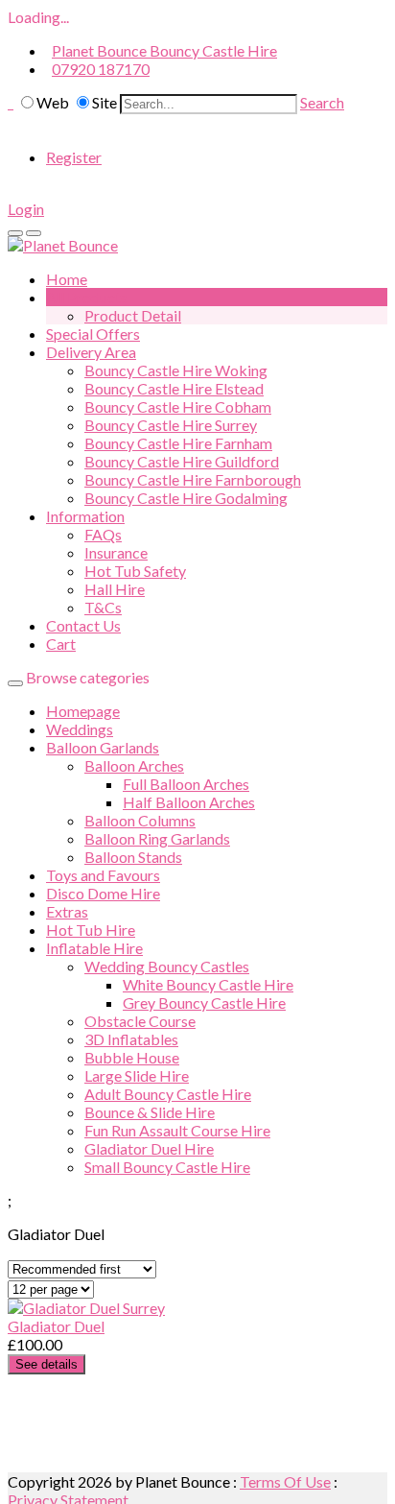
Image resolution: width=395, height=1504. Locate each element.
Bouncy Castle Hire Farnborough (192, 479)
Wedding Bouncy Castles (166, 966)
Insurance (116, 552)
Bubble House (131, 1057)
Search (322, 102)
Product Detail (132, 315)
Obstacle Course (140, 1021)
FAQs (103, 534)
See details (46, 1364)
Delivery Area (91, 352)
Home (66, 279)
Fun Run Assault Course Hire (177, 1130)
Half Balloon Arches (189, 802)
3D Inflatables (131, 1039)
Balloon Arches (134, 765)
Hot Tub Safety (135, 570)
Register (74, 157)
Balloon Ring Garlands (157, 838)
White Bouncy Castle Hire (208, 984)
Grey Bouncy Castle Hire (204, 1002)
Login (26, 209)
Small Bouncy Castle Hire (167, 1167)
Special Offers (93, 333)
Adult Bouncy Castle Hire (167, 1094)
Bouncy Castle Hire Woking (175, 370)
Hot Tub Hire (90, 929)
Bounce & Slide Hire (149, 1112)
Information (85, 516)
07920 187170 (101, 69)
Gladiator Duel (56, 1326)
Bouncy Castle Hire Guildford (181, 461)
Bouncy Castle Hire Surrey (170, 425)
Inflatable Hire (94, 948)
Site (104, 102)
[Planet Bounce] (63, 245)
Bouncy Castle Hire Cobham (177, 406)
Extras (67, 911)
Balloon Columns (140, 820)
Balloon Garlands (102, 747)
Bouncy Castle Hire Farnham (178, 443)
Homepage (83, 711)
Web (52, 102)
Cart (61, 643)
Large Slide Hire (136, 1075)
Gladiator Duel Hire (149, 1148)
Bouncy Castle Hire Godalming (186, 498)
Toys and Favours (103, 875)
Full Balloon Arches (186, 784)
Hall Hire (114, 589)
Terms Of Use (285, 1481)
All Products (87, 297)
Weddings (79, 729)
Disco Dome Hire (103, 893)
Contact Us (83, 625)
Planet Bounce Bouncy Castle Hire (164, 50)
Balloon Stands (133, 856)
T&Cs (103, 607)
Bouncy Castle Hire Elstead (174, 388)
